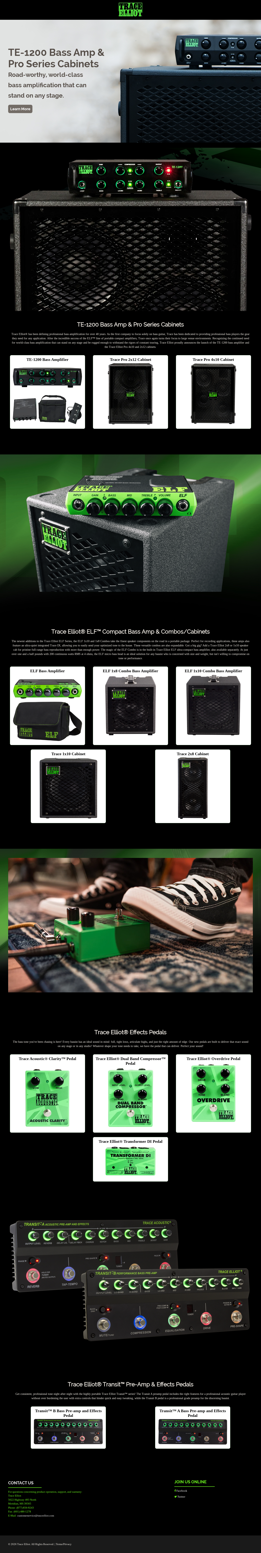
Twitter (181, 1496)
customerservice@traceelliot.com (35, 1515)
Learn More (20, 109)
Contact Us (20, 1482)
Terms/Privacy (64, 1544)
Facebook (181, 1490)
